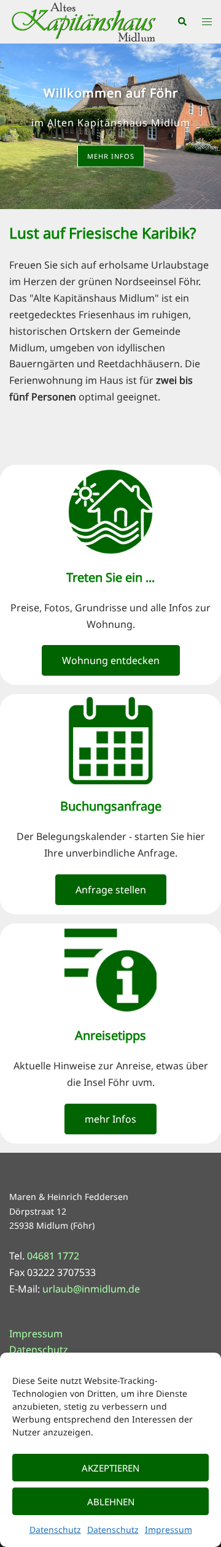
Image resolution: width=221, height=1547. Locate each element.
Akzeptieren (110, 1468)
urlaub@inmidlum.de (91, 1289)
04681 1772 (53, 1255)
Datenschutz (55, 1529)
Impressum (168, 1529)
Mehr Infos (110, 156)
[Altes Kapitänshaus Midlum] (83, 21)
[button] (182, 22)
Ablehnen (110, 1501)
